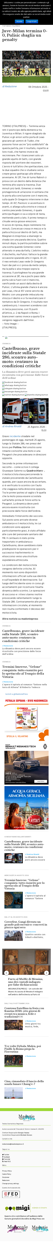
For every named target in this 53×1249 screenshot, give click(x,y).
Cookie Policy (6, 1174)
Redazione (5, 1180)
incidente (15, 436)
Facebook (6, 1157)
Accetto (19, 21)
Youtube (7, 1159)
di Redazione (9, 86)
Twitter (6, 1154)
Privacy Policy (7, 1171)
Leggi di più (32, 21)
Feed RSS (7, 1161)
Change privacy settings (10, 1183)
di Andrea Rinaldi (11, 426)
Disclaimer (5, 1177)
